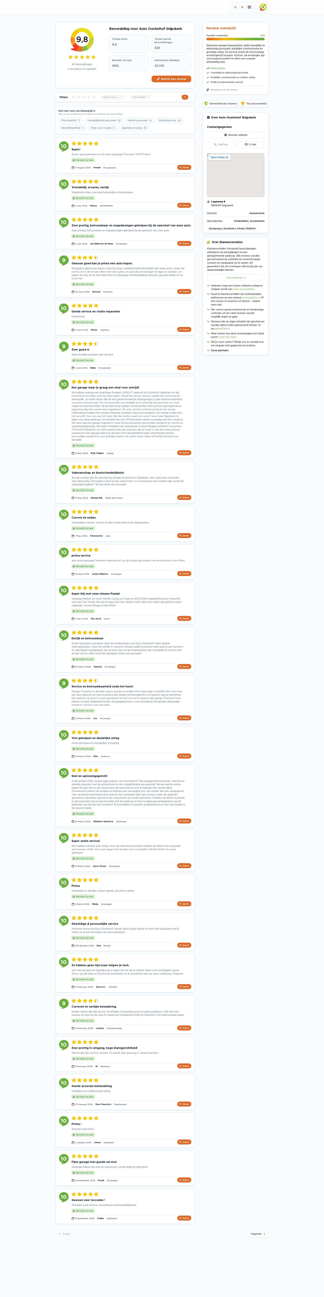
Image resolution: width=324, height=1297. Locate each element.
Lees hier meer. (228, 337)
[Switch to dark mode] (242, 7)
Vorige (66, 1234)
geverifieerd (222, 328)
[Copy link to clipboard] (235, 7)
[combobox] (113, 97)
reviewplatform (251, 297)
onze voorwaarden (243, 289)
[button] (235, 349)
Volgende (256, 1234)
